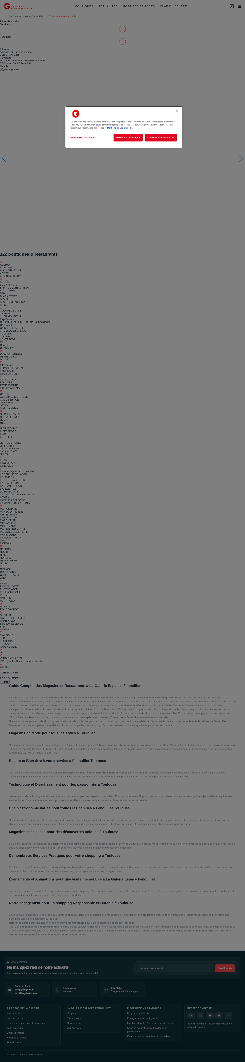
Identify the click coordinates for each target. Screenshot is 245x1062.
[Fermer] (177, 111)
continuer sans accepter (128, 137)
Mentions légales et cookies (120, 128)
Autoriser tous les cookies (161, 137)
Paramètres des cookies (83, 137)
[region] (123, 127)
